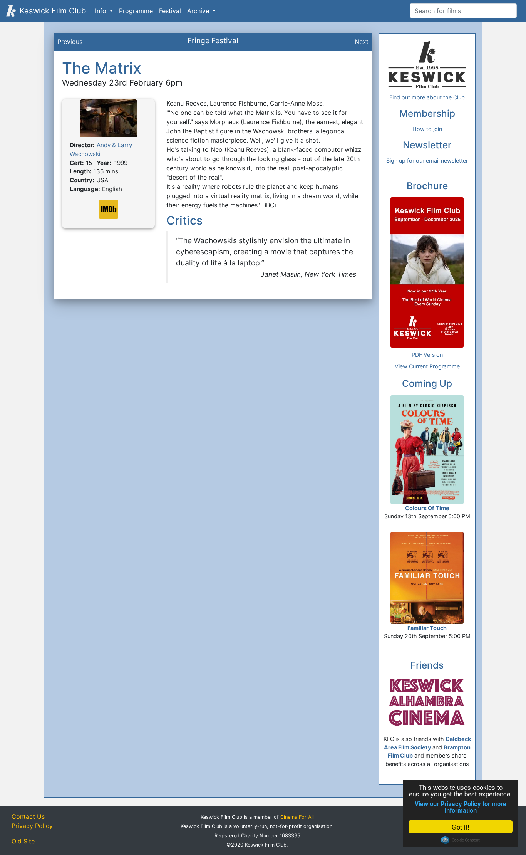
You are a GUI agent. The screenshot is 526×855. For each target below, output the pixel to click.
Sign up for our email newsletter (427, 160)
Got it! (460, 826)
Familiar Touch (427, 628)
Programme (136, 11)
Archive (199, 11)
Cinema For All (297, 817)
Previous (69, 41)
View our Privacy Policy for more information (460, 807)
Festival (170, 11)
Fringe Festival (213, 40)
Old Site (23, 841)
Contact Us (28, 816)
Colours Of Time (427, 508)
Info (101, 11)
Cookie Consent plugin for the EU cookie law (460, 840)
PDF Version (427, 354)
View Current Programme (427, 366)
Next (362, 41)
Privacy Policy (32, 826)
